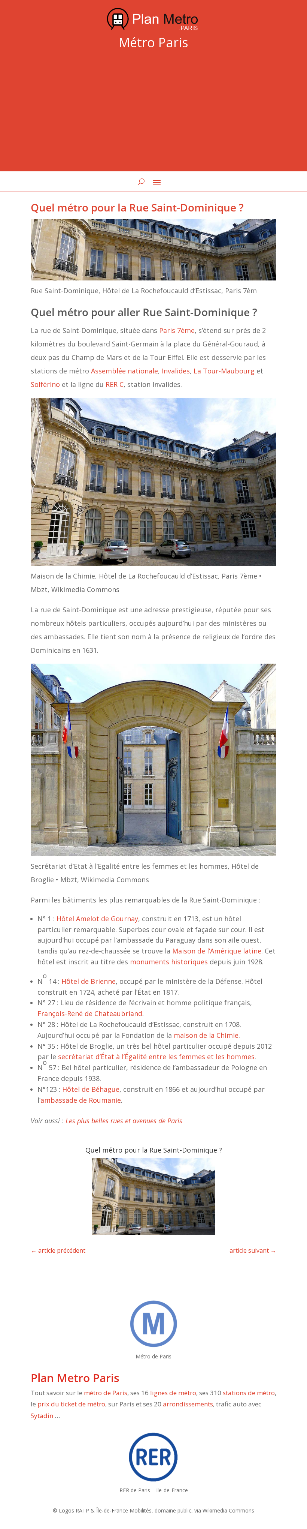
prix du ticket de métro (71, 1404)
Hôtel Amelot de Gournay (97, 918)
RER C (115, 384)
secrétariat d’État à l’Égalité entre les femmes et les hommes (156, 1056)
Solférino (45, 384)
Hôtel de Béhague (90, 1089)
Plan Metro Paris (75, 1377)
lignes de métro (173, 1392)
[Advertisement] (153, 112)
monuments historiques (169, 961)
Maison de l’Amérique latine (216, 950)
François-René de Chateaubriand (89, 1013)
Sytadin (42, 1415)
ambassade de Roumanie (80, 1100)
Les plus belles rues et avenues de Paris (124, 1120)
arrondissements (188, 1404)
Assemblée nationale (124, 370)
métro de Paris (105, 1392)
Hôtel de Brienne (88, 981)
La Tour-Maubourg (224, 370)
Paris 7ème (177, 330)
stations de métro (249, 1392)
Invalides (176, 370)
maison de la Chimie (206, 1035)
